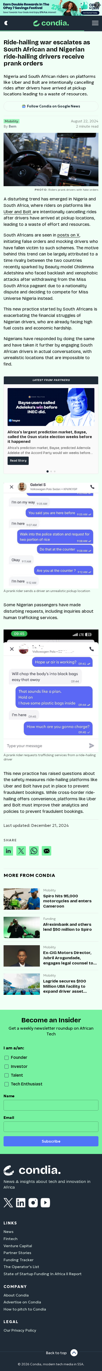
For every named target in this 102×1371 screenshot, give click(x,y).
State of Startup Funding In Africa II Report (43, 1273)
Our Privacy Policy (20, 1330)
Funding (49, 919)
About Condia (16, 1295)
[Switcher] (6, 23)
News (9, 1231)
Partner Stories (17, 1252)
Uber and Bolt (18, 211)
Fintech (11, 1238)
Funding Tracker (18, 1259)
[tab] (47, 471)
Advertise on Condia (22, 1302)
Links (10, 1223)
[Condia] (51, 23)
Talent (17, 1075)
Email (9, 1117)
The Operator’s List (21, 1266)
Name (9, 1096)
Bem (12, 126)
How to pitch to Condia (25, 1309)
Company (15, 1286)
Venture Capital (18, 1245)
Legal (11, 1321)
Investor (19, 1066)
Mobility (11, 121)
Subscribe (51, 1141)
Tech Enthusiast (26, 1084)
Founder (19, 1057)
